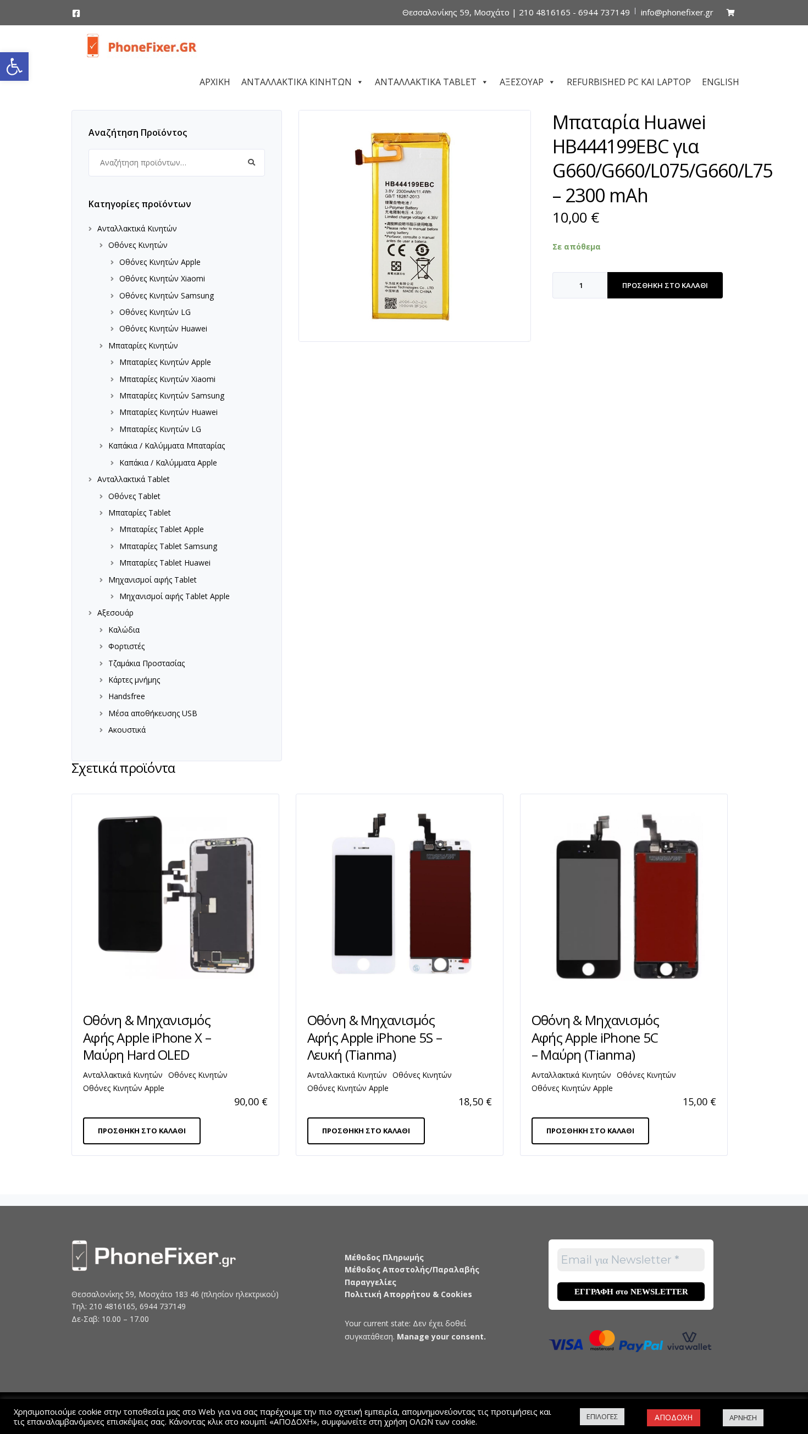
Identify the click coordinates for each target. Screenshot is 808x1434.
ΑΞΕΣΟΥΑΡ (522, 80)
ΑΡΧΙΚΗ (215, 80)
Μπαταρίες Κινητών (143, 345)
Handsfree (126, 696)
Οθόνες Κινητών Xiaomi (162, 278)
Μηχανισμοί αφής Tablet (152, 579)
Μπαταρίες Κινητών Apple (165, 362)
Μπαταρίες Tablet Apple (161, 529)
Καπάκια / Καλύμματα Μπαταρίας (166, 445)
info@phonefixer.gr (677, 12)
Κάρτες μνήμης (134, 679)
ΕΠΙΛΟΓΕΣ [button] (602, 1416)
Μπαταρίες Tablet (139, 512)
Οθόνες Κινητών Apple (160, 262)
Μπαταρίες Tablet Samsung (168, 546)
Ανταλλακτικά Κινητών (137, 228)
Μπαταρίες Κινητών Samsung (171, 395)
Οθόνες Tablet (134, 496)
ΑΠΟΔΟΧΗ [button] (674, 1417)
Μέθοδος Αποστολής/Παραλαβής (412, 1269)
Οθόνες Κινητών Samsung (166, 295)
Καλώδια (124, 629)
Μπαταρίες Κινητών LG (160, 429)
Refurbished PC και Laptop (629, 80)
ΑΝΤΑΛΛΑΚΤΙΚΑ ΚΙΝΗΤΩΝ (296, 80)
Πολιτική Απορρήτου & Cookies (408, 1294)
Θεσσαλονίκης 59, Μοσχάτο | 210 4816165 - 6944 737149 (516, 12)
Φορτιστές (126, 646)
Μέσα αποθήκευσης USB (152, 713)
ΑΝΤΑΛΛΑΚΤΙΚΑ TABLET (426, 80)
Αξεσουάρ (115, 612)
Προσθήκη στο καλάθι (665, 285)
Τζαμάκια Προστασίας (146, 663)
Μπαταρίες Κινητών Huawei (168, 412)
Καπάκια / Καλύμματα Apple (168, 462)
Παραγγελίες (370, 1282)
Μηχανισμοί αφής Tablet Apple (174, 596)
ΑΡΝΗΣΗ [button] (743, 1417)
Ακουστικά (127, 729)
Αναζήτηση (251, 162)
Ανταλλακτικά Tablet (133, 479)
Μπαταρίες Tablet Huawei (165, 562)
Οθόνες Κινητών (138, 245)
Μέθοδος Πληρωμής (384, 1257)
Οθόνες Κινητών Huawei (163, 328)
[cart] (731, 12)
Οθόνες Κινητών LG (155, 312)
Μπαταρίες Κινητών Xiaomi (167, 379)
